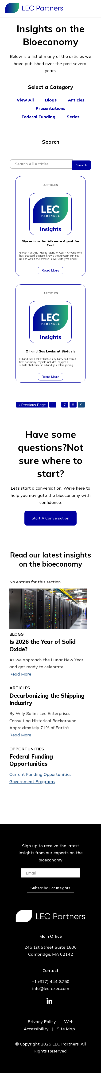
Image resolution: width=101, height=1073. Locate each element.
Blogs (51, 100)
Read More (50, 270)
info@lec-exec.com (50, 988)
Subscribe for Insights (50, 887)
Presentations (50, 108)
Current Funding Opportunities (40, 774)
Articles (76, 100)
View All (25, 100)
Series (73, 116)
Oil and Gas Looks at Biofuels (50, 351)
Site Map (66, 1028)
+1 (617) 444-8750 (51, 981)
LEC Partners (34, 7)
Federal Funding (38, 116)
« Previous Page (32, 405)
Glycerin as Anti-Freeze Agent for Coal (51, 243)
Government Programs (32, 781)
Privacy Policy (42, 1021)
